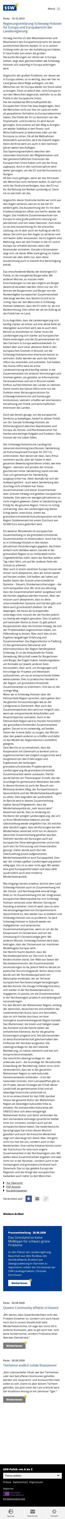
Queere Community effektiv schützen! (30, 1308)
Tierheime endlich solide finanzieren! (29, 1365)
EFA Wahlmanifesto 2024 (14, 1499)
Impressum (36, 1482)
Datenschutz (20, 1482)
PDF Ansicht (13, 1186)
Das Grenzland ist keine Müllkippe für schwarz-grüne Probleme (29, 1241)
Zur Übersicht (14, 1183)
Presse (7, 1482)
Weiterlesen (19, 1283)
